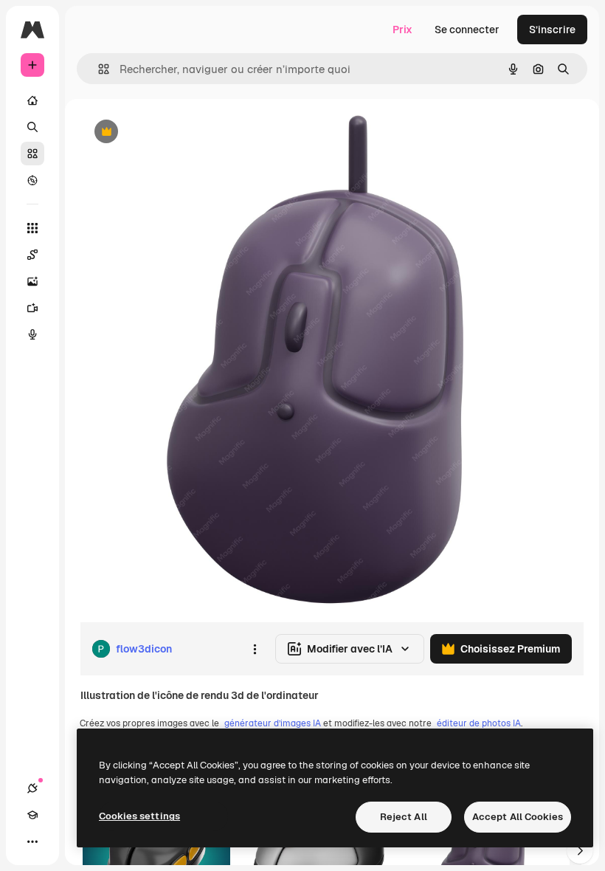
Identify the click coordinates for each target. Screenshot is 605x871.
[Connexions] (32, 788)
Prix (402, 29)
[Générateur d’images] (32, 281)
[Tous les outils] (32, 228)
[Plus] (32, 841)
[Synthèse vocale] (32, 334)
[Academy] (32, 815)
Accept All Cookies (517, 816)
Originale (177, 132)
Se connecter (467, 29)
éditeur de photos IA (479, 723)
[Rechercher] (32, 127)
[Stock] (32, 153)
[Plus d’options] (254, 649)
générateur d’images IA (272, 723)
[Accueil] (32, 100)
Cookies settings (139, 816)
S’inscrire (552, 29)
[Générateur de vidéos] (32, 308)
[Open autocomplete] (97, 69)
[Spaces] (32, 254)
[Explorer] (32, 180)
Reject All (403, 816)
